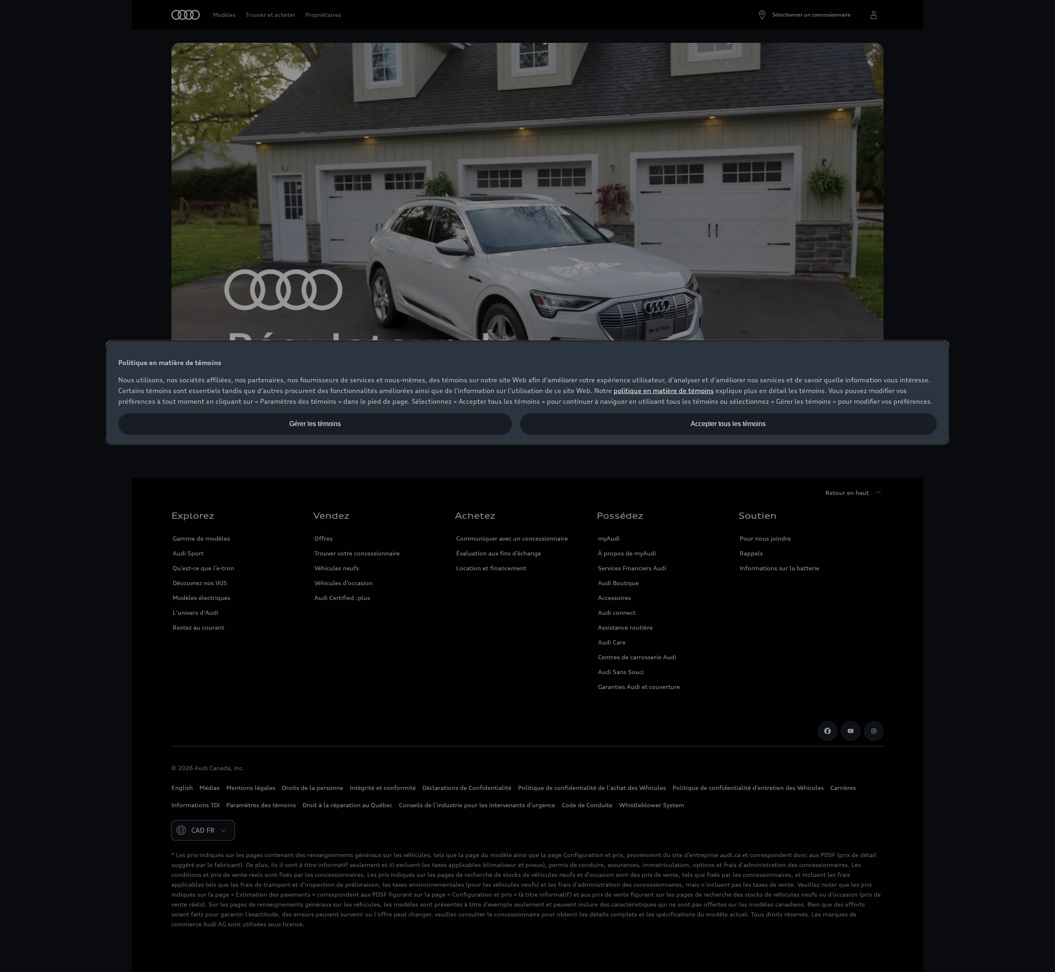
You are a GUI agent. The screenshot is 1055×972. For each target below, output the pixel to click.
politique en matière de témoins (664, 390)
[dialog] (528, 392)
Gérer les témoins (315, 423)
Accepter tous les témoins (728, 423)
